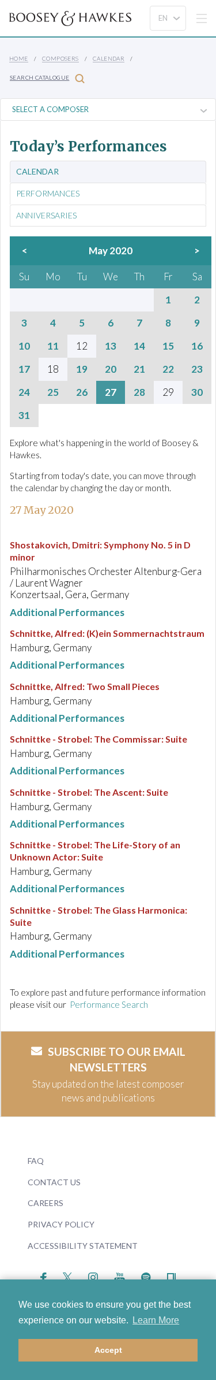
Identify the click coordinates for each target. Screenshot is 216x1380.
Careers (45, 1203)
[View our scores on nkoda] (171, 1276)
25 (53, 392)
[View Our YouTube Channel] (119, 1276)
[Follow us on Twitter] (68, 1276)
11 (53, 346)
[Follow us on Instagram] (93, 1276)
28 (139, 392)
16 (197, 346)
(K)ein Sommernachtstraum (145, 633)
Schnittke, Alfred (46, 633)
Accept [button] (108, 1350)
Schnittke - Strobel (50, 738)
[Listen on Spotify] (146, 1276)
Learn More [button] (155, 1320)
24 (24, 392)
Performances (47, 193)
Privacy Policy (61, 1224)
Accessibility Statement (83, 1246)
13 (110, 346)
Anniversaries (46, 215)
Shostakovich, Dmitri (55, 544)
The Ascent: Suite (131, 792)
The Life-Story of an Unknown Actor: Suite (95, 850)
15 (168, 346)
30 (197, 392)
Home (18, 58)
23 (197, 369)
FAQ (36, 1161)
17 (24, 369)
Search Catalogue (39, 77)
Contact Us (54, 1182)
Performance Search (109, 1004)
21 (139, 369)
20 (110, 369)
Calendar (108, 58)
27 (110, 392)
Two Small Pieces (123, 686)
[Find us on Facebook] (43, 1276)
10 (24, 346)
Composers (60, 58)
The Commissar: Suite (140, 738)
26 (82, 392)
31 (24, 415)
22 (168, 369)
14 (139, 346)
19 (82, 369)
